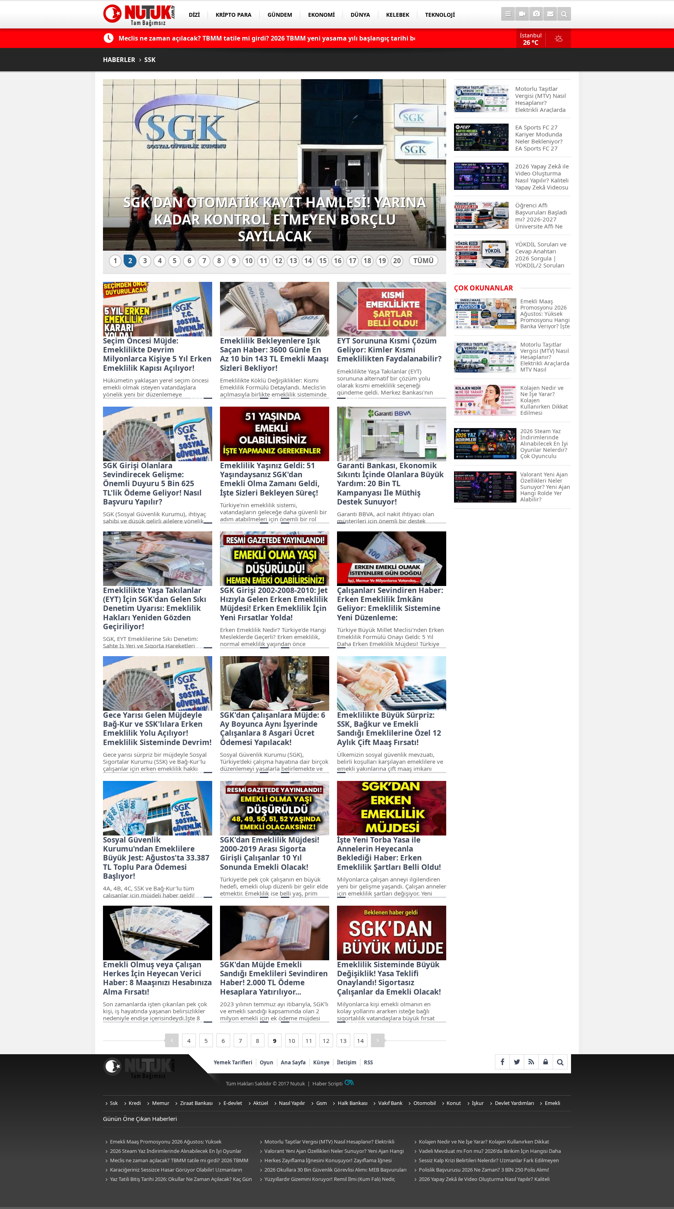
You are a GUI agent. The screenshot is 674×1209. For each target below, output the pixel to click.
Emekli (552, 1102)
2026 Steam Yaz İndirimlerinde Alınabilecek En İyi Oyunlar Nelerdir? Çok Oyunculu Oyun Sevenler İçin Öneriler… (172, 1151)
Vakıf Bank (390, 1102)
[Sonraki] (378, 1040)
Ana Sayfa (293, 1062)
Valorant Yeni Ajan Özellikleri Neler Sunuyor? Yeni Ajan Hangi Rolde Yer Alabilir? (330, 1151)
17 (353, 260)
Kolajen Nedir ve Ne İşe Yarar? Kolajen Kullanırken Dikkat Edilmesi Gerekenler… (480, 1142)
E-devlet (232, 1102)
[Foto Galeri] (536, 14)
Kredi (135, 1102)
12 (278, 260)
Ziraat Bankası (196, 1102)
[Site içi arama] (564, 14)
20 (397, 260)
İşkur (478, 1102)
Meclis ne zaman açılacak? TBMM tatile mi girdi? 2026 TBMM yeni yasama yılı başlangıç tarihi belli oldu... (175, 1161)
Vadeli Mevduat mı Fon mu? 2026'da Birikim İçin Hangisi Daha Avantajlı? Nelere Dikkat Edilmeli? (486, 1151)
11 (264, 260)
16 (338, 260)
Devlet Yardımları (514, 1102)
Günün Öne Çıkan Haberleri (140, 1118)
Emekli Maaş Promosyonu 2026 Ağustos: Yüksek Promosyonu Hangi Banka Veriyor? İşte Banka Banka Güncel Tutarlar (173, 1142)
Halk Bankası (352, 1102)
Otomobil (424, 1102)
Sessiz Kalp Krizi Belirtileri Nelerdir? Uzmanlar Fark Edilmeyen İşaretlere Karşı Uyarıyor (485, 1161)
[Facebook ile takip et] (502, 1061)
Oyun (266, 1062)
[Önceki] (172, 1040)
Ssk (114, 1102)
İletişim (347, 1062)
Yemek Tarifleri (233, 1062)
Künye (321, 1062)
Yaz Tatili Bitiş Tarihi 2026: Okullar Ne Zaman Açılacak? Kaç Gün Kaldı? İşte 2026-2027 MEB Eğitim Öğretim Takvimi (177, 1179)
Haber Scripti (327, 1083)
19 (382, 260)
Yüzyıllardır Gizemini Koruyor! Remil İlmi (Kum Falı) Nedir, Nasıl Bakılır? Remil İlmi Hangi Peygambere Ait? (326, 1179)
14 (308, 260)
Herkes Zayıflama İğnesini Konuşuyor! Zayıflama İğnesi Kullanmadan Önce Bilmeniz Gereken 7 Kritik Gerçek (324, 1161)
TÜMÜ (423, 260)
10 (249, 260)
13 (293, 260)
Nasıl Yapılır (292, 1102)
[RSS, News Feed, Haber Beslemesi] (531, 1061)
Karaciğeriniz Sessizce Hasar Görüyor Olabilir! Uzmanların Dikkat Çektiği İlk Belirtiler (172, 1170)
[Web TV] (522, 14)
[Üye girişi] (545, 1061)
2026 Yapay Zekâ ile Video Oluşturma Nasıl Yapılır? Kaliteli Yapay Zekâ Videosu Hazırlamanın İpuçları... (481, 1179)
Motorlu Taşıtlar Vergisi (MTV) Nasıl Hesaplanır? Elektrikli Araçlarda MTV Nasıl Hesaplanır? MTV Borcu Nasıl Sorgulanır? (328, 1142)
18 (367, 260)
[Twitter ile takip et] (516, 1061)
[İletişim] (550, 14)
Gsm (321, 1102)
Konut (454, 1102)
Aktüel (260, 1102)
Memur (160, 1102)
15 (323, 260)
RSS (368, 1062)
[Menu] (508, 14)
